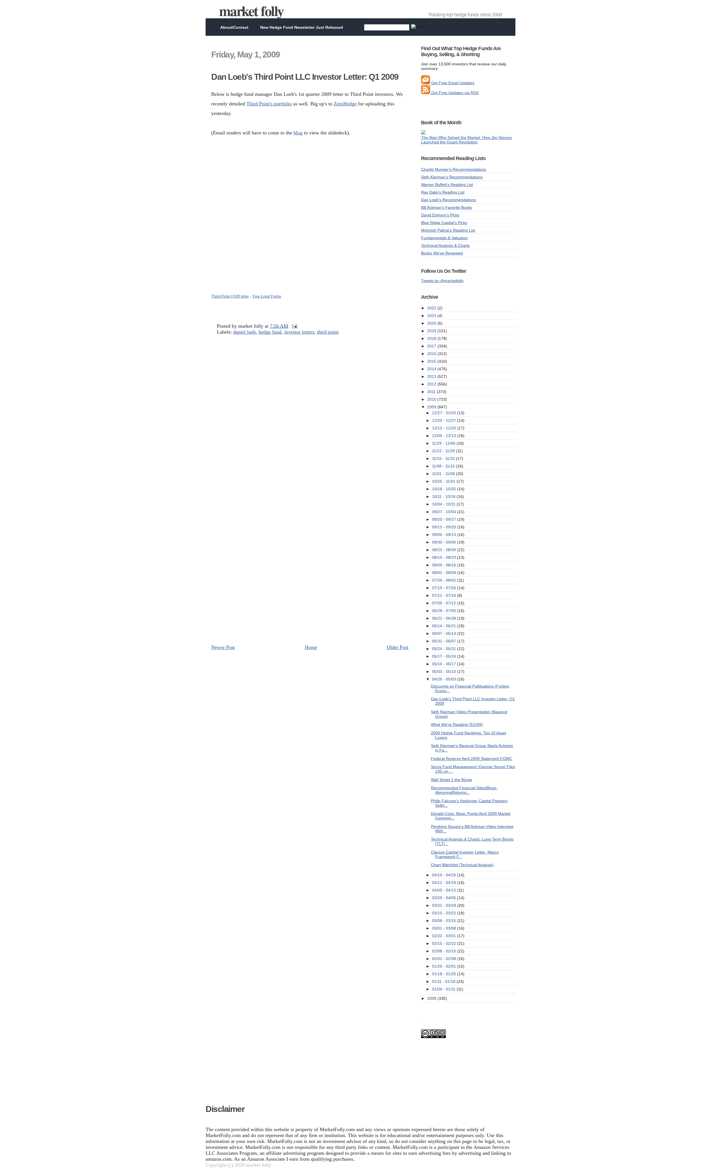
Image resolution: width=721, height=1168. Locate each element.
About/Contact (234, 27)
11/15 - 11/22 (444, 458)
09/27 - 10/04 (444, 511)
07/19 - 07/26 (444, 588)
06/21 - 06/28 (444, 618)
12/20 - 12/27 (444, 420)
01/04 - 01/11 (444, 989)
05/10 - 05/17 (444, 664)
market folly (251, 10)
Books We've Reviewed (442, 253)
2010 (432, 399)
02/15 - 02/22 (444, 943)
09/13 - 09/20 (444, 527)
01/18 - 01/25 (444, 974)
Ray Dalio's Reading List (442, 192)
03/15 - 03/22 (444, 913)
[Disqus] (309, 421)
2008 (432, 998)
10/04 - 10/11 (444, 504)
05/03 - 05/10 (444, 671)
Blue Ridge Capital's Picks (444, 222)
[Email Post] (293, 326)
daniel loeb (244, 332)
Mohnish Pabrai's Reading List (448, 230)
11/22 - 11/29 (444, 451)
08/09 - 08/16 (444, 565)
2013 (432, 376)
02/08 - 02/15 (444, 951)
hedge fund (270, 332)
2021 (432, 315)
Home (311, 647)
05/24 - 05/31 (444, 648)
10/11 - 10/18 (444, 496)
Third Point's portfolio (269, 104)
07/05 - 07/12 (444, 603)
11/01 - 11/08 (444, 473)
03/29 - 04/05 (444, 898)
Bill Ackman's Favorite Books (446, 207)
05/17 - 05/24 (444, 656)
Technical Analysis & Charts (445, 245)
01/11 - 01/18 (444, 981)
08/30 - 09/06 (444, 542)
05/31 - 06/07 (444, 641)
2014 (432, 369)
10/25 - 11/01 (444, 481)
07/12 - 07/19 (444, 595)
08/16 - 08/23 (444, 557)
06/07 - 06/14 (444, 633)
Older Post (397, 647)
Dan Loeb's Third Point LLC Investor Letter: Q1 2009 (305, 76)
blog (297, 133)
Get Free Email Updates (452, 83)
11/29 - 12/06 (444, 443)
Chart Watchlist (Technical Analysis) (462, 865)
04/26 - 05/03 (444, 679)
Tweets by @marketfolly (442, 280)
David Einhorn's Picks (440, 215)
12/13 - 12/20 (444, 428)
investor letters (299, 332)
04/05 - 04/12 (444, 890)
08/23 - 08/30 (444, 550)
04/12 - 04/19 (444, 882)
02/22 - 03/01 (444, 936)
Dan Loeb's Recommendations (448, 200)
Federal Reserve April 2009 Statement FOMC (471, 758)
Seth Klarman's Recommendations (452, 177)
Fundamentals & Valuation (444, 238)
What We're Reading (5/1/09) (457, 724)
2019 (432, 331)
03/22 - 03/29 (444, 905)
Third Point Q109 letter (230, 296)
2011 (432, 391)
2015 (432, 361)
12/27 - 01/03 (444, 413)
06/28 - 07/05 (444, 610)
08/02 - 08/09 (444, 572)
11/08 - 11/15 (444, 466)
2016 (432, 353)
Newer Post (223, 647)
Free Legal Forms (267, 296)
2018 (432, 338)
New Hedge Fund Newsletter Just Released (301, 27)
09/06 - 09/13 (444, 534)
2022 (432, 308)
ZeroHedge (345, 104)
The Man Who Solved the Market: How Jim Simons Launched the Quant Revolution (466, 139)
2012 (432, 384)
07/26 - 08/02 (444, 580)
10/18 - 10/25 (444, 489)
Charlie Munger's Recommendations (453, 169)
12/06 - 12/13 (444, 435)
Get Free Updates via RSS (454, 92)
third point (328, 332)
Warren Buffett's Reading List (447, 184)
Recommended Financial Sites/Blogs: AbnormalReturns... (464, 790)
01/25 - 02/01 (444, 966)
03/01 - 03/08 (444, 928)
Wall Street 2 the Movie (451, 779)
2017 (432, 346)
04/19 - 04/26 (444, 875)
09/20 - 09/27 (444, 519)
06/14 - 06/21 (444, 626)
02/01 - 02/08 (444, 958)
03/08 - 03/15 (444, 920)
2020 (432, 323)
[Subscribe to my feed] (425, 92)
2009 (432, 407)
